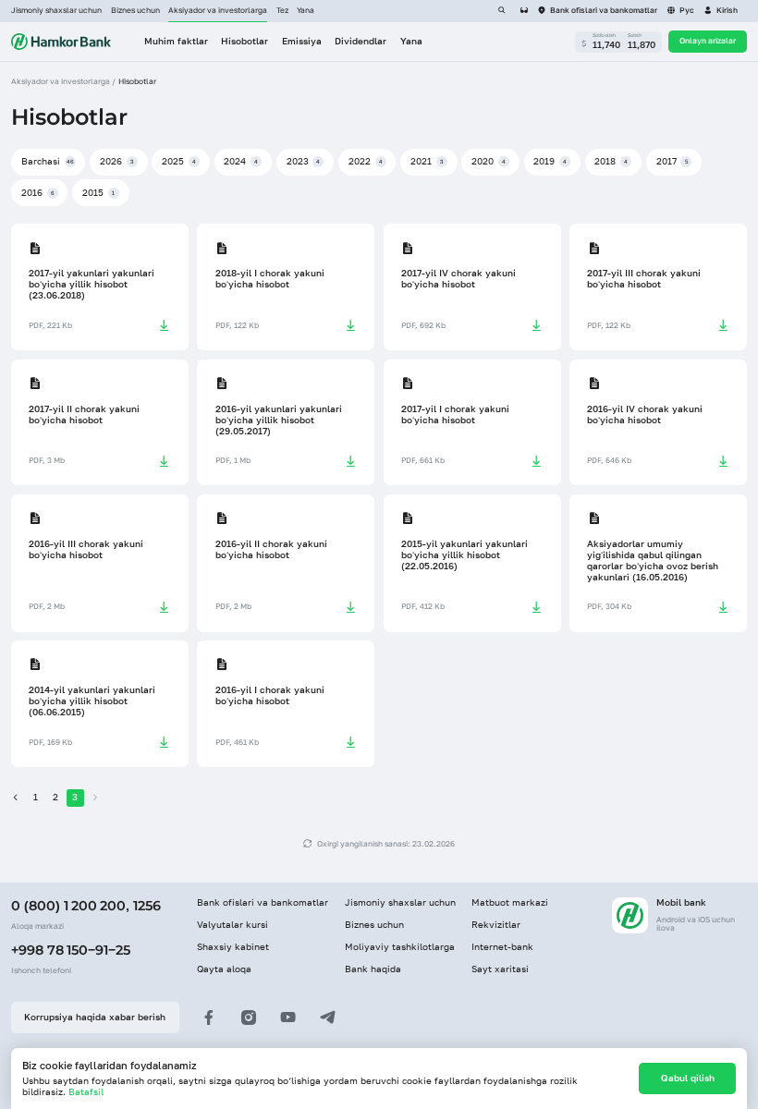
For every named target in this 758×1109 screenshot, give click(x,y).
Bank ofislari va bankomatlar (262, 902)
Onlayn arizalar (707, 40)
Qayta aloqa (224, 969)
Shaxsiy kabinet (233, 947)
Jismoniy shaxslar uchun (56, 10)
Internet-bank (502, 947)
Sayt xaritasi (500, 969)
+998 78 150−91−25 (70, 950)
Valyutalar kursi (232, 925)
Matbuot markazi (509, 902)
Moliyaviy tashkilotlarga (400, 947)
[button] (720, 11)
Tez (282, 10)
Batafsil (86, 1092)
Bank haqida (373, 969)
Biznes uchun (135, 10)
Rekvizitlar (495, 925)
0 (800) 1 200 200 (68, 905)
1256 (147, 905)
